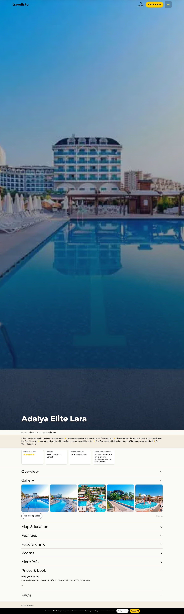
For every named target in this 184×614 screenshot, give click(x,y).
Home (23, 432)
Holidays (31, 432)
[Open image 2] (63, 498)
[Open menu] (168, 4)
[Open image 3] (92, 498)
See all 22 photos (32, 516)
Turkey (38, 432)
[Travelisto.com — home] (20, 4)
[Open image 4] (120, 498)
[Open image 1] (35, 498)
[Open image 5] (149, 498)
